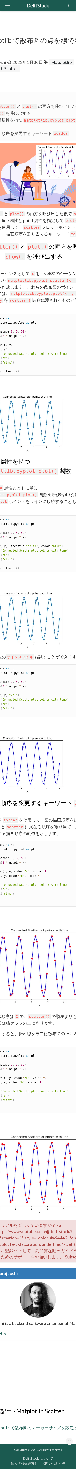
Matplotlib (61, 62)
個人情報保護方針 (24, 1463)
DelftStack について (38, 1458)
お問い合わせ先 (53, 1463)
